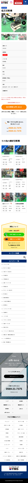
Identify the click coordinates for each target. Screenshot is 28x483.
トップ (7, 401)
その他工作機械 (7, 440)
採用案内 (7, 408)
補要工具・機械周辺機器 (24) (9, 334)
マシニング (7, 421)
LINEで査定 (16, 234)
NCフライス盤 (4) (6, 268)
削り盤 (7, 436)
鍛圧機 (21, 440)
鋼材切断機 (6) (6, 297)
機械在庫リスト (21, 404)
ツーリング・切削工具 (7, 456)
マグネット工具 (21, 448)
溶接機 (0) (5, 312)
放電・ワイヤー (21, 429)
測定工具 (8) (5, 327)
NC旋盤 (21, 425)
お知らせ (21, 408)
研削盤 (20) (5, 286)
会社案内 (21, 401)
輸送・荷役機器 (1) (7, 342)
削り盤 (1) (5, 293)
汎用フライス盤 (7, 425)
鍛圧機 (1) (5, 305)
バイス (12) (5, 316)
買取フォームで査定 (15, 239)
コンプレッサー (7, 444)
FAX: (14, 131)
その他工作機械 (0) (7, 301)
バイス (7, 448)
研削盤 (7, 433)
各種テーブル (7, 452)
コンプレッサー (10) (7, 308)
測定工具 (21, 452)
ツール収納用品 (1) (7, 338)
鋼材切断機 (4, 7)
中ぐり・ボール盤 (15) (7, 290)
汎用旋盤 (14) (6, 279)
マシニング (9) (6, 264)
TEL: (14, 128)
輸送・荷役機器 (21, 460)
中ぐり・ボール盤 (21, 433)
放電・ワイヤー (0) (7, 282)
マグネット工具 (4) (7, 319)
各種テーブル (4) (6, 323)
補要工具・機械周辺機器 (21, 456)
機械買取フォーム (7, 404)
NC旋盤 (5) (5, 275)
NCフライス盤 (21, 421)
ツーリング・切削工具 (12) (8, 331)
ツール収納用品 (7, 460)
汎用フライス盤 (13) (7, 271)
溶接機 (21, 444)
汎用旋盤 (7, 429)
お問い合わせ (7, 412)
